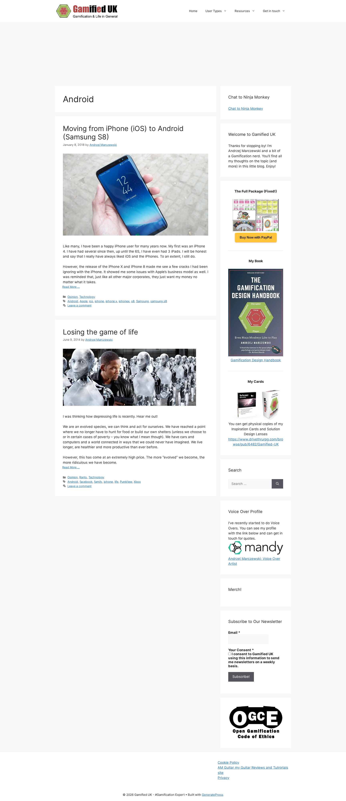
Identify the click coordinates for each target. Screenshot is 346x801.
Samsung (142, 301)
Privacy (223, 778)
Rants (83, 477)
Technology (87, 296)
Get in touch (271, 11)
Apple (84, 301)
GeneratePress (212, 795)
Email (234, 633)
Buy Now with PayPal (256, 237)
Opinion (72, 296)
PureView (126, 481)
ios (91, 301)
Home (193, 11)
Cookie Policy (228, 763)
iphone (99, 301)
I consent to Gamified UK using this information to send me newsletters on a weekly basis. (253, 660)
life (116, 481)
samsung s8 (158, 301)
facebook (86, 481)
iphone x (111, 301)
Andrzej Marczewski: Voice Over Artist (254, 561)
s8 (133, 301)
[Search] (277, 484)
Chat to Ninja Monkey (245, 109)
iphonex (124, 301)
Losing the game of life (100, 332)
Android (72, 301)
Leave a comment (79, 305)
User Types (213, 11)
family (98, 481)
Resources (242, 11)
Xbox (137, 481)
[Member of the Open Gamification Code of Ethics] (255, 737)
